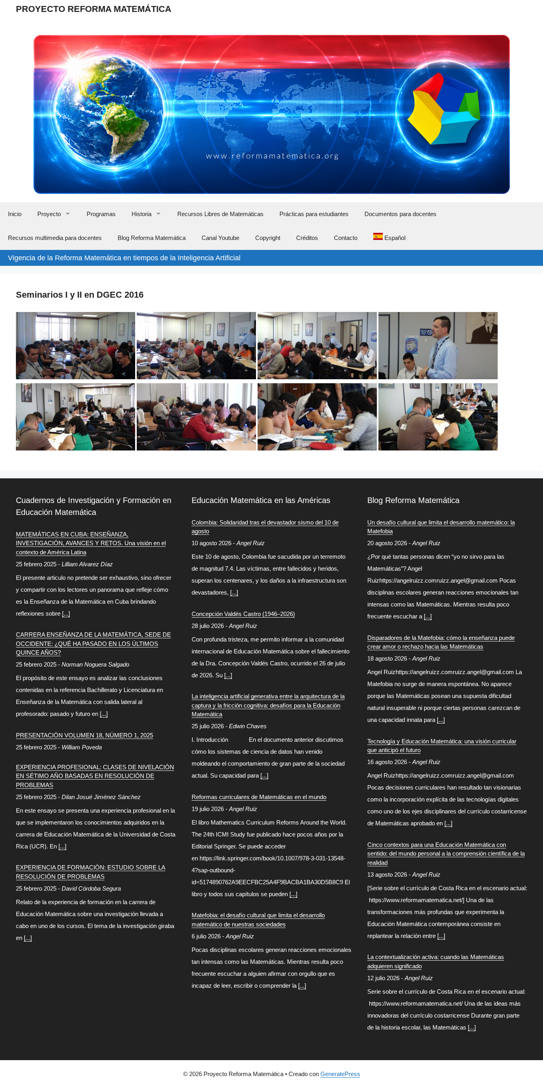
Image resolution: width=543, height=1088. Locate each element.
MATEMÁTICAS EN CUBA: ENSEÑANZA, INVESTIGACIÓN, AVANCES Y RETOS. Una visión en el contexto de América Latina (91, 543)
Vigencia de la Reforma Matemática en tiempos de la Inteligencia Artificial (124, 258)
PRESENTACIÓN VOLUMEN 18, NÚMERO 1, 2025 (84, 735)
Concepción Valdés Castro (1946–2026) (243, 613)
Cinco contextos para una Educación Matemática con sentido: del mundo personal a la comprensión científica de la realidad (446, 853)
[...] (66, 613)
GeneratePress (340, 1073)
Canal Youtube (220, 237)
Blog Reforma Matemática (152, 237)
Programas (101, 214)
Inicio (14, 214)
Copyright (267, 237)
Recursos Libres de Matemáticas (220, 214)
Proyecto (49, 214)
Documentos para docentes (400, 214)
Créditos (307, 237)
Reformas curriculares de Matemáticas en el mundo (259, 797)
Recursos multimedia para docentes (55, 237)
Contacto (345, 237)
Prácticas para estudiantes (314, 214)
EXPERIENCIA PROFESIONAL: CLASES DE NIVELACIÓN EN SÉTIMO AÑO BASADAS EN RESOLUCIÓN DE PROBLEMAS (95, 776)
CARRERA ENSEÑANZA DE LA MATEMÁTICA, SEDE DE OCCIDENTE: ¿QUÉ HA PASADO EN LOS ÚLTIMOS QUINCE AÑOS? (93, 643)
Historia (141, 214)
